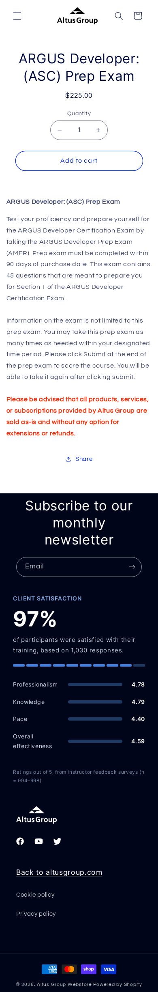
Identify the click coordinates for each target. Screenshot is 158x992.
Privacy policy (36, 914)
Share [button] (83, 459)
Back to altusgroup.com (59, 872)
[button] (17, 15)
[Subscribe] (132, 567)
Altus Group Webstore (64, 984)
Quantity (79, 113)
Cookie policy (35, 895)
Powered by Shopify (117, 984)
